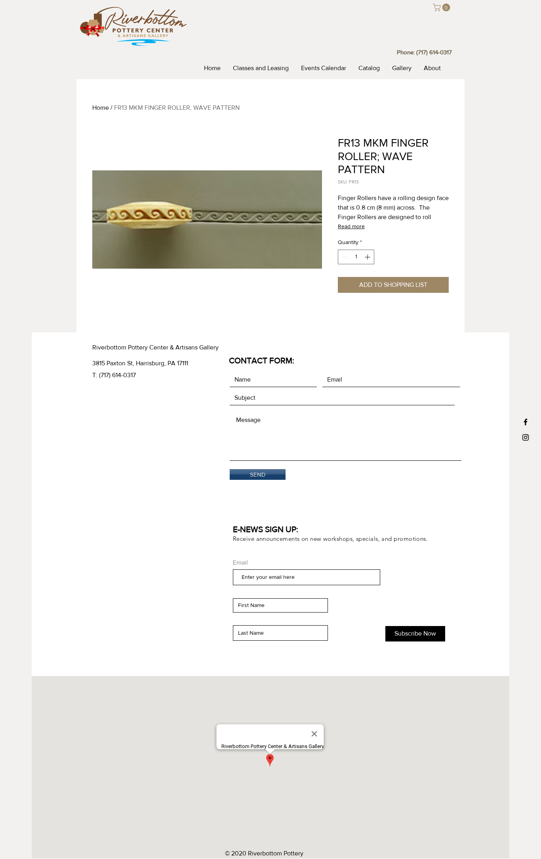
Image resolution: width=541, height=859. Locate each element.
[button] (442, 7)
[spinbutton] (356, 257)
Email (240, 562)
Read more (351, 226)
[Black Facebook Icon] (525, 422)
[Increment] (368, 257)
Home (100, 107)
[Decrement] (344, 257)
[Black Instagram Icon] (525, 437)
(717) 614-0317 (434, 52)
